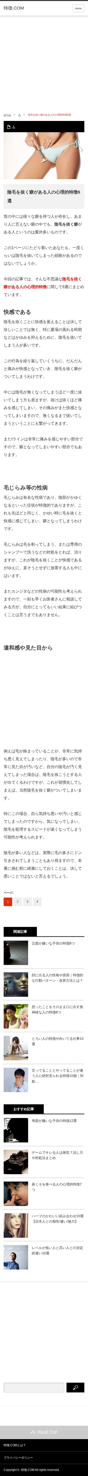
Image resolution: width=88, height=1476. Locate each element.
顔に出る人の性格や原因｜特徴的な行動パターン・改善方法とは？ (57, 977)
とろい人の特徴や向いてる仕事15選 (58, 1041)
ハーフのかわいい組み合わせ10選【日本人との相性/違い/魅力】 (58, 1218)
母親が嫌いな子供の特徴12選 (54, 1121)
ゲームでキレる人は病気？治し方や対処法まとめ (57, 1155)
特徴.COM (14, 8)
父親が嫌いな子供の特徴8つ (53, 943)
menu (78, 8)
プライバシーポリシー (18, 1457)
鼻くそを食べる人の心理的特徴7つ (57, 1187)
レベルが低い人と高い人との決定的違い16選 (57, 1250)
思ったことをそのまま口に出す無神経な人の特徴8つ (57, 1009)
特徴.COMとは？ (15, 1445)
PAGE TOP (48, 1432)
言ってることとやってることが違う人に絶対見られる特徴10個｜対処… (58, 1075)
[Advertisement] (44, 62)
